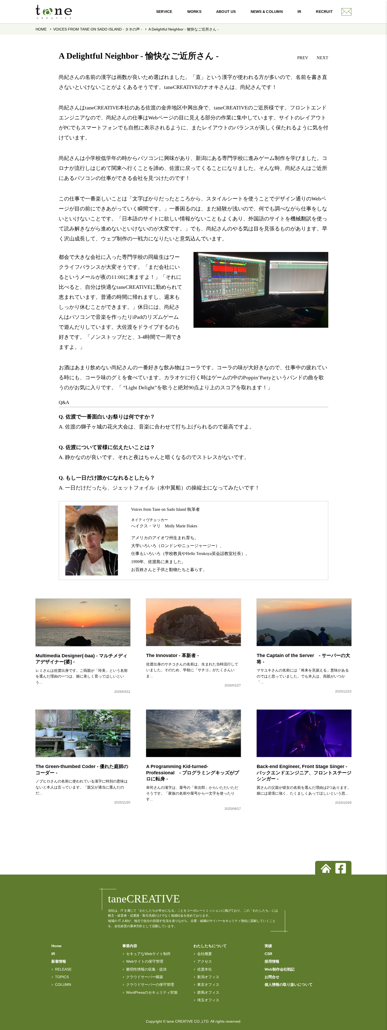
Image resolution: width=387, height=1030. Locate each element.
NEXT (322, 57)
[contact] (346, 12)
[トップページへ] (326, 868)
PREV (302, 57)
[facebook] (340, 868)
